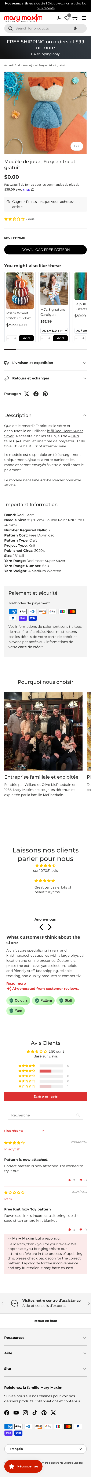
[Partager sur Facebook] (36, 394)
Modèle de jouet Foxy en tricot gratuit (41, 65)
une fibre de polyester (55, 441)
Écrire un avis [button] (45, 1096)
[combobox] (45, 28)
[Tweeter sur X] (26, 394)
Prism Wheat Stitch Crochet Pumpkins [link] (18, 316)
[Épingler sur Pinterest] (45, 394)
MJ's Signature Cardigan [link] (52, 312)
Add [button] (26, 338)
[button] (75, 28)
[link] (20, 290)
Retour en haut (45, 1321)
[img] (45, 865)
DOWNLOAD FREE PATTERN (45, 250)
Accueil (9, 65)
